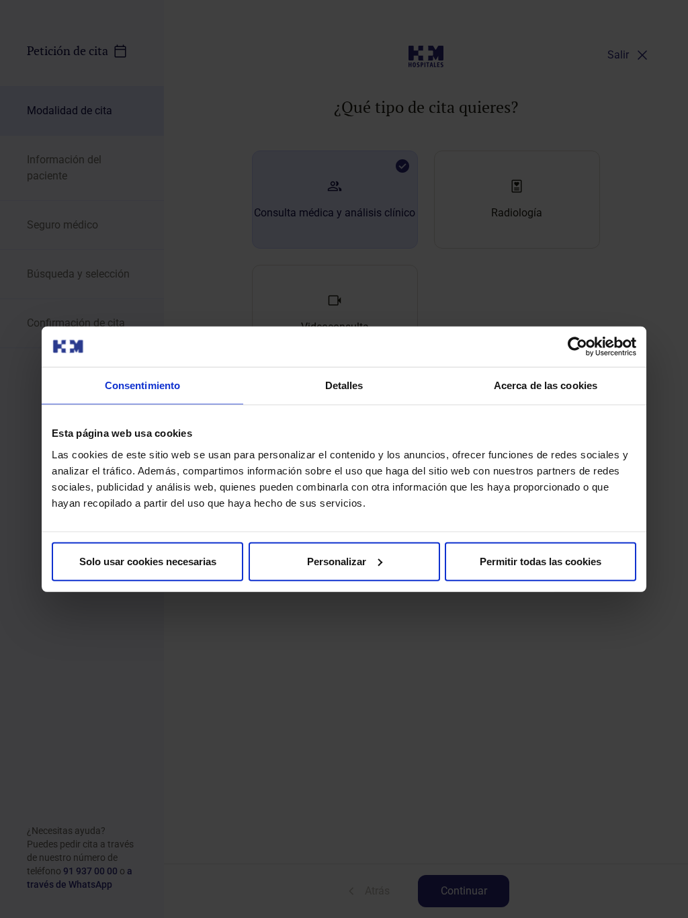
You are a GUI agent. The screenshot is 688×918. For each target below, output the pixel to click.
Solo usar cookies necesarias (147, 561)
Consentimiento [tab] (142, 385)
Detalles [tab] (344, 385)
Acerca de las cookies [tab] (545, 385)
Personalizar (336, 561)
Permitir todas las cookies (540, 561)
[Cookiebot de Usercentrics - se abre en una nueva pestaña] (577, 347)
